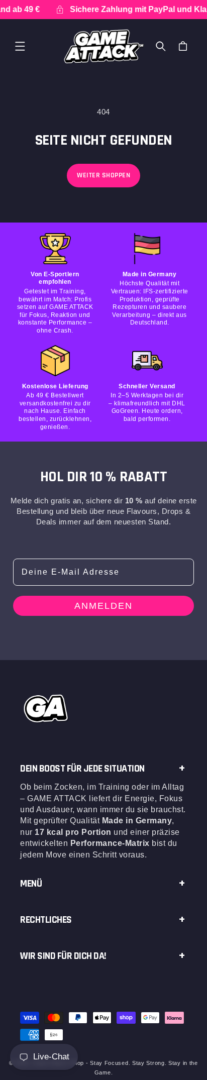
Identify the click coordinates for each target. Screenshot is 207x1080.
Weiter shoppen (103, 175)
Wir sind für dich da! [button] (63, 955)
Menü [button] (31, 883)
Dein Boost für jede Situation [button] (82, 768)
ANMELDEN (103, 606)
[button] (20, 46)
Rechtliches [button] (46, 919)
